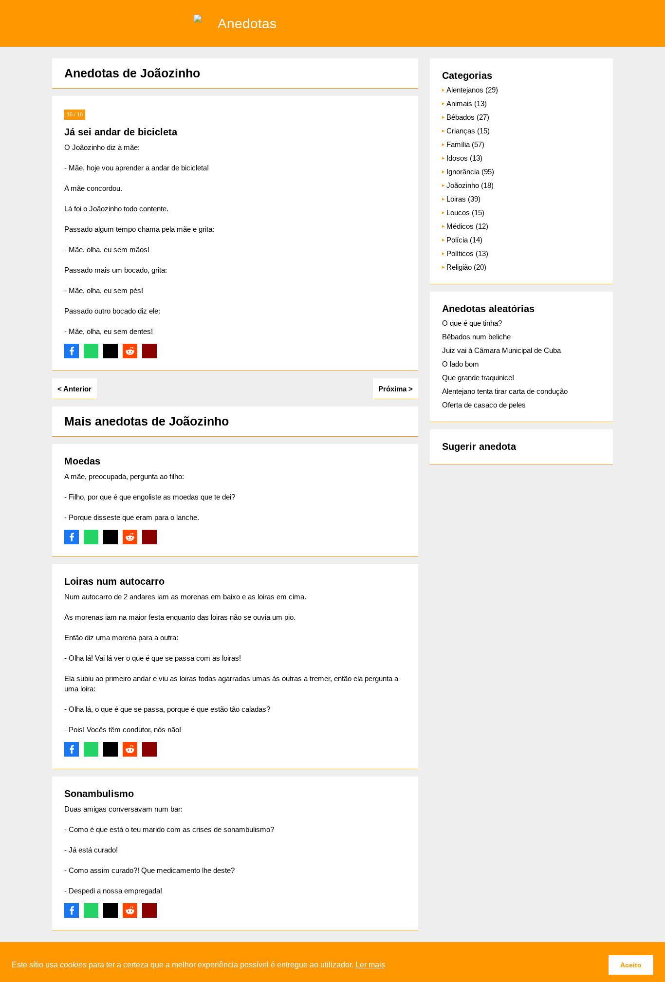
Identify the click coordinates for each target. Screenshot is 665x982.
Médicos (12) (467, 226)
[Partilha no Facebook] (71, 351)
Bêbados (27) (467, 117)
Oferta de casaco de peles (484, 405)
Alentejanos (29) (472, 90)
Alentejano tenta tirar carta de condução (505, 391)
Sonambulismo (99, 793)
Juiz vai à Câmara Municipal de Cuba (501, 350)
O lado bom (460, 364)
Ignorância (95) (470, 171)
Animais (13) (466, 103)
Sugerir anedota (479, 446)
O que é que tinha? (472, 323)
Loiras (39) (463, 199)
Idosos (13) (464, 158)
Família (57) (465, 144)
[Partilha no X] (110, 351)
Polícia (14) (464, 240)
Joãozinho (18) (470, 185)
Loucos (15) (465, 212)
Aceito (631, 965)
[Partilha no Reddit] (130, 351)
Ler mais (370, 965)
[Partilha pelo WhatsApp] (91, 351)
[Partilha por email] (149, 351)
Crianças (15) (468, 131)
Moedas (82, 461)
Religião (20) (466, 267)
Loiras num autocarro (114, 581)
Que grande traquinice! (478, 377)
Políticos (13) (467, 253)
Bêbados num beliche (476, 337)
